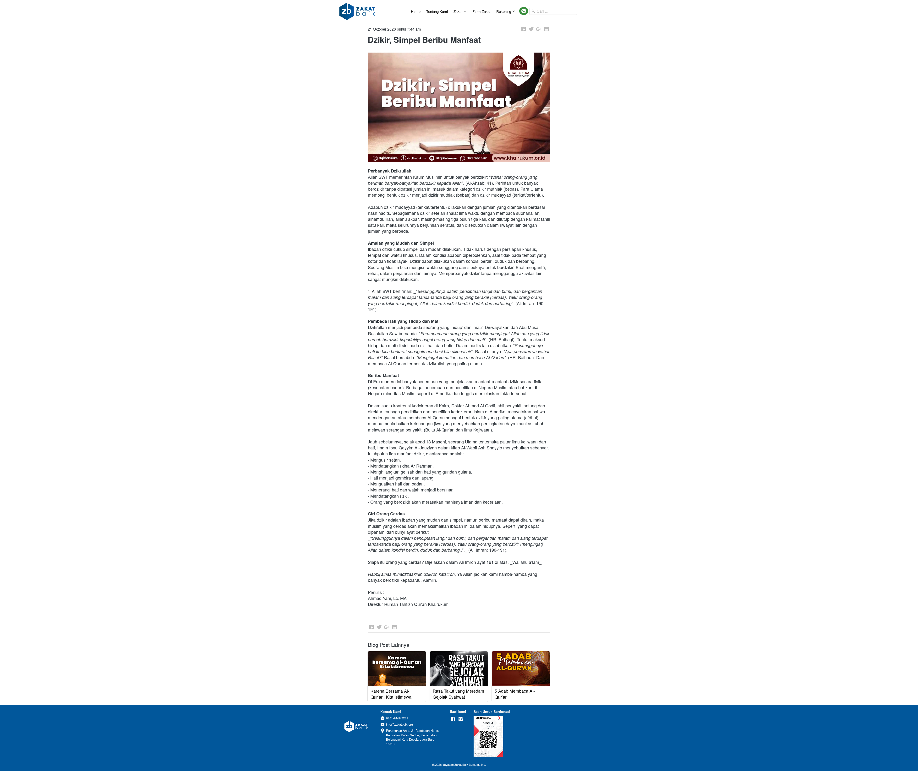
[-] (453, 719)
